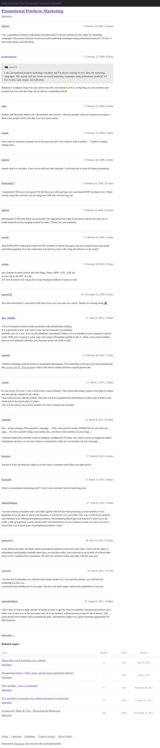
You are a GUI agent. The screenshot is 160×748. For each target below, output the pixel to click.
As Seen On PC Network (17, 367)
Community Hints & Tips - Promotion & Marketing (31, 710)
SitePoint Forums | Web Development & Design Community (31, 3)
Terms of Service (46, 736)
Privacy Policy (65, 736)
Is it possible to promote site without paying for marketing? (35, 698)
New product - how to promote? (20, 685)
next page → (8, 635)
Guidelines (30, 736)
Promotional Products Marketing (32, 10)
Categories (16, 736)
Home (5, 736)
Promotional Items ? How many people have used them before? (38, 673)
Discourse (19, 743)
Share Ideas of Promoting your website (24, 660)
